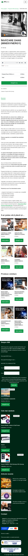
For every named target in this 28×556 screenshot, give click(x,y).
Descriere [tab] (3, 98)
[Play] (3, 63)
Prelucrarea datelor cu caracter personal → (10, 537)
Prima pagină (4, 8)
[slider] (9, 62)
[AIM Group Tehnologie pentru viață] (5, 2)
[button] (25, 14)
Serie (5, 65)
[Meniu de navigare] (25, 2)
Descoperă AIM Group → (6, 356)
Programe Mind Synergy (13, 8)
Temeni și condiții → (5, 533)
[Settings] (25, 63)
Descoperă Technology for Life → (8, 359)
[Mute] (20, 63)
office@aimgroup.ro (9, 521)
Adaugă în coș (14, 82)
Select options (5, 240)
